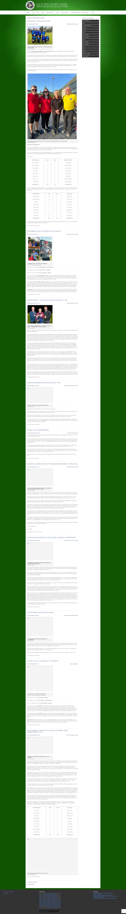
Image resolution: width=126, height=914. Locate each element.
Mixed (84, 46)
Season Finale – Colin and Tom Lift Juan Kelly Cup (47, 300)
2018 (40, 901)
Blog (84, 23)
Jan (42, 897)
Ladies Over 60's (86, 37)
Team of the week (86, 53)
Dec (60, 900)
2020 (40, 899)
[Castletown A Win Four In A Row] (40, 636)
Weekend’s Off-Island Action (38, 21)
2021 (40, 898)
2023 (40, 896)
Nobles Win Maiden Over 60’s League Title (44, 383)
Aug (53, 893)
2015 (40, 904)
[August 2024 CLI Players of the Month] (40, 692)
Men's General (75, 540)
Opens (92, 12)
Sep (55, 894)
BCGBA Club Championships (38, 430)
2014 (40, 905)
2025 (40, 894)
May (49, 893)
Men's (84, 39)
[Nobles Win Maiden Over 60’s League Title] (40, 403)
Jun (50, 893)
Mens (43, 12)
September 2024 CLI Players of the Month (44, 231)
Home (28, 12)
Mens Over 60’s (49, 12)
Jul (51, 893)
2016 (40, 903)
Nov (58, 898)
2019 (40, 900)
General (76, 24)
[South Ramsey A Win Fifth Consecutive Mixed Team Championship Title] (40, 754)
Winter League (85, 12)
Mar (45, 893)
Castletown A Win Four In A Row (40, 612)
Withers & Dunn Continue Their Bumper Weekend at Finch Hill (52, 464)
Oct (56, 895)
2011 (40, 907)
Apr (47, 893)
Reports (76, 433)
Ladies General (75, 385)
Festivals (84, 27)
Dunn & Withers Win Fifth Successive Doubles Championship (51, 537)
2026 (40, 893)
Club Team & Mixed (75, 12)
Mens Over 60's (86, 44)
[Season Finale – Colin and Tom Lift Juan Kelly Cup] (40, 323)
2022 (40, 897)
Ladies (57, 12)
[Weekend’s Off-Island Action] (40, 44)
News (38, 12)
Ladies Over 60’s (64, 12)
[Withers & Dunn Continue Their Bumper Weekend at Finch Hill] (40, 486)
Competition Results (87, 25)
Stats (33, 12)
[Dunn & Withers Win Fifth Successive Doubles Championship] (40, 560)
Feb (44, 894)
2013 (40, 906)
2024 (40, 895)
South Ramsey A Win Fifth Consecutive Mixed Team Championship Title (47, 731)
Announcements (71, 24)
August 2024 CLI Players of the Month (42, 661)
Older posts (30, 884)
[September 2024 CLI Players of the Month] (40, 261)
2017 (40, 902)
